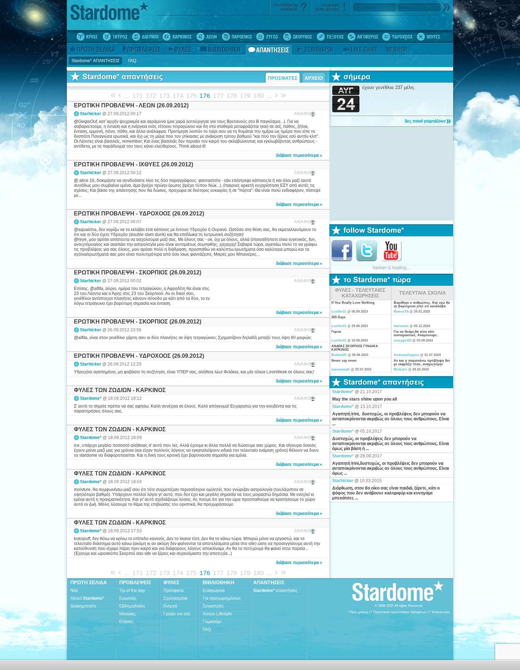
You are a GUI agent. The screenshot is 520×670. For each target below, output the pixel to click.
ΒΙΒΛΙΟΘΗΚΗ (218, 582)
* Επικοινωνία (439, 612)
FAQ (207, 629)
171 (137, 95)
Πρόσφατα (173, 590)
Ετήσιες (126, 621)
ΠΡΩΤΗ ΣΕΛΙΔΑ (88, 582)
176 (205, 95)
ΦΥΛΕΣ (171, 582)
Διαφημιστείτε (83, 606)
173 (164, 95)
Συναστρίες (213, 606)
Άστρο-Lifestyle (217, 613)
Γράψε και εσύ (176, 613)
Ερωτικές (128, 598)
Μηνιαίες (127, 613)
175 (191, 95)
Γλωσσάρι (212, 621)
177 (218, 95)
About (87, 598)
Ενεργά (170, 606)
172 (151, 95)
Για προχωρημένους (222, 598)
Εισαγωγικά (214, 590)
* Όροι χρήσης (357, 612)
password (409, 7)
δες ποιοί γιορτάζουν (425, 121)
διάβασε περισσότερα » (299, 155)
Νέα (74, 590)
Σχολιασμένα (175, 598)
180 (258, 95)
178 (231, 95)
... (126, 95)
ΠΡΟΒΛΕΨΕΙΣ (135, 582)
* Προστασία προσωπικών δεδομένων (399, 612)
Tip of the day (132, 590)
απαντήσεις (275, 590)
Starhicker (90, 113)
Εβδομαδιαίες (132, 606)
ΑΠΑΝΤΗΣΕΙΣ (268, 582)
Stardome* (91, 398)
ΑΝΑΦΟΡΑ (305, 113)
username (366, 7)
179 (245, 95)
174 (178, 95)
